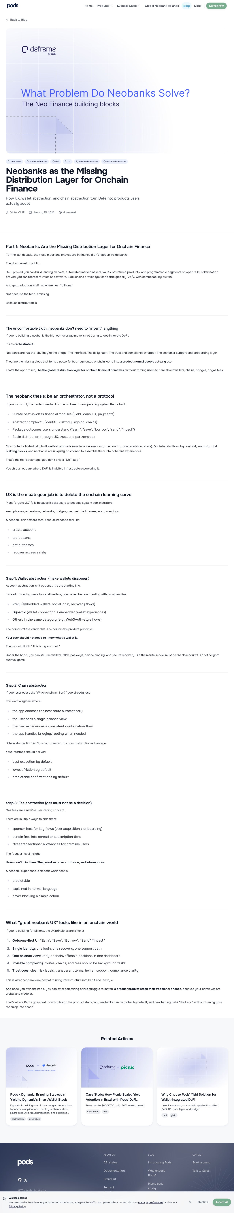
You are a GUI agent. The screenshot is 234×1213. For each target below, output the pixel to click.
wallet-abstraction (116, 161)
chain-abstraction (88, 161)
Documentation (114, 1171)
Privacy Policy (17, 1206)
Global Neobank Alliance (162, 6)
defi (57, 161)
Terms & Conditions (111, 1189)
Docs (197, 6)
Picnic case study (155, 1186)
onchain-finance (38, 161)
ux (69, 161)
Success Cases (127, 6)
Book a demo (201, 1162)
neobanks (16, 161)
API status (110, 1162)
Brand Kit (110, 1179)
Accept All (222, 1202)
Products (103, 6)
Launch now (216, 5)
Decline (203, 1202)
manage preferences (150, 1202)
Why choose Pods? (156, 1173)
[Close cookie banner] (190, 1202)
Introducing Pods (159, 1162)
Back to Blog (18, 20)
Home (88, 6)
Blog (186, 6)
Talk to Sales (201, 1171)
